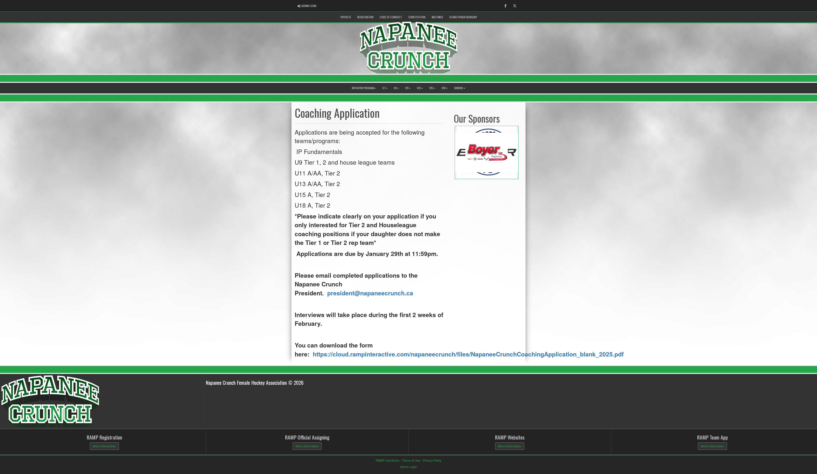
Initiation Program (363, 88)
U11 (406, 88)
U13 (419, 88)
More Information (104, 446)
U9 (395, 88)
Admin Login (408, 467)
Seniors (458, 88)
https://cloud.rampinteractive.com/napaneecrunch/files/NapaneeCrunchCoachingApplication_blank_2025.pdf (468, 354)
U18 (444, 88)
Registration (365, 17)
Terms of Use (411, 460)
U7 (384, 88)
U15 (431, 88)
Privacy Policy (432, 460)
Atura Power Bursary (463, 17)
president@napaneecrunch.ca (370, 293)
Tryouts (345, 17)
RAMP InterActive (387, 460)
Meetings (437, 17)
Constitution (416, 17)
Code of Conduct (391, 17)
